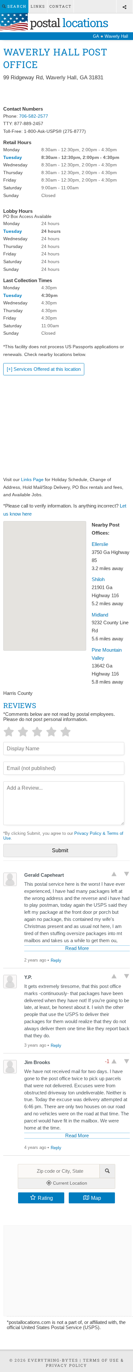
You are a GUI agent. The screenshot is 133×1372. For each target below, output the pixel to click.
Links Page (32, 479)
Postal (68, 22)
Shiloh (98, 579)
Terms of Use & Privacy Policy (85, 1362)
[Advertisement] (66, 94)
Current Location (69, 1183)
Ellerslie (100, 544)
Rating (45, 1198)
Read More (77, 948)
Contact (60, 6)
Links (38, 6)
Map (96, 1198)
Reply (56, 960)
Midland (100, 614)
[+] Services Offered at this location (44, 369)
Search (16, 6)
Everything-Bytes (53, 1360)
